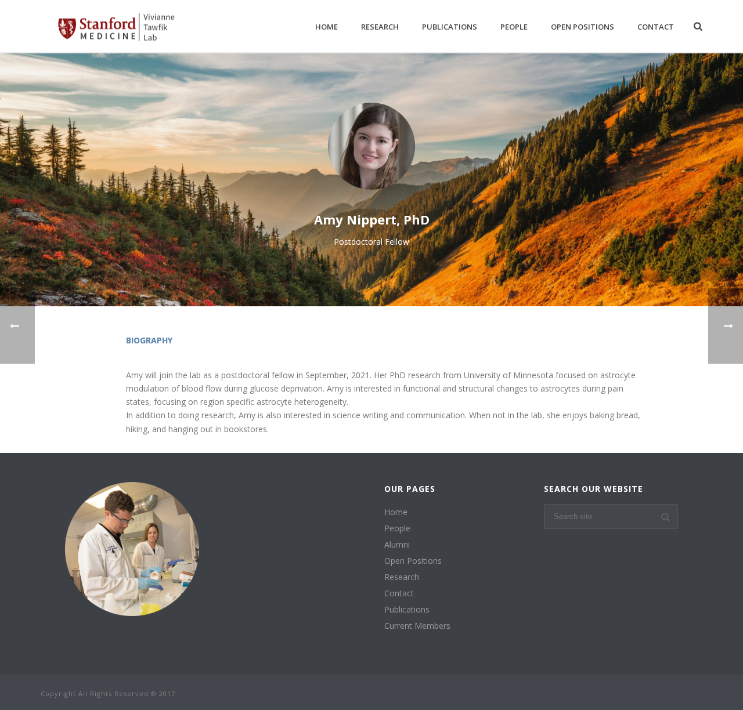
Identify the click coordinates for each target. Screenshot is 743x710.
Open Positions (582, 26)
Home (326, 26)
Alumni (397, 544)
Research (380, 26)
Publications (449, 26)
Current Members (417, 626)
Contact (655, 26)
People (514, 26)
